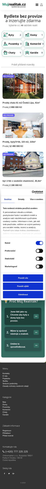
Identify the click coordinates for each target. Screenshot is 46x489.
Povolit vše (23, 278)
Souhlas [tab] (8, 199)
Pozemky (6, 407)
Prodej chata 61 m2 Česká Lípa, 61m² (21, 103)
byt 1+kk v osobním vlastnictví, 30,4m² (22, 181)
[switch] (39, 251)
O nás (5, 376)
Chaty (5, 412)
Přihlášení (7, 433)
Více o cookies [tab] (36, 199)
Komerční (6, 410)
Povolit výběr (23, 286)
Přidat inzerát (8, 436)
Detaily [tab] (21, 199)
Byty (4, 402)
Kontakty (6, 373)
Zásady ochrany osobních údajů (15, 386)
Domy (5, 404)
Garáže (6, 415)
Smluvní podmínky (10, 383)
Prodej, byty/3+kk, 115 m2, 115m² (19, 142)
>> (36, 316)
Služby (5, 381)
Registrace (7, 431)
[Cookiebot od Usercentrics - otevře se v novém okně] (32, 192)
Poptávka (6, 378)
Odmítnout (23, 294)
